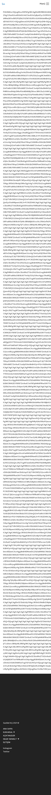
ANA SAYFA (7, 728)
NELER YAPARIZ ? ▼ (11, 739)
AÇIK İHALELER (9, 735)
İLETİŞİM (6, 742)
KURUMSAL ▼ (9, 732)
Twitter (6, 751)
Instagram (7, 748)
